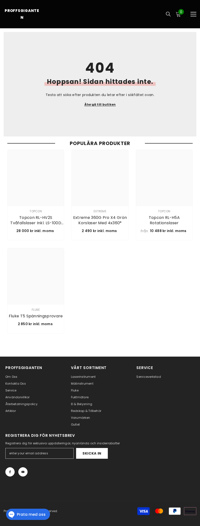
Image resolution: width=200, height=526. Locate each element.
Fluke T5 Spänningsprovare (36, 316)
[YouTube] (23, 472)
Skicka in (91, 453)
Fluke (36, 310)
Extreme (100, 211)
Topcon (36, 211)
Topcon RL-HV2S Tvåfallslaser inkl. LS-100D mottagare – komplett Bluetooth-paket (35, 220)
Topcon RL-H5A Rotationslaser (164, 220)
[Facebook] (10, 472)
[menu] (193, 14)
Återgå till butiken (100, 104)
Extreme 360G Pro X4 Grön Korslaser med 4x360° (100, 220)
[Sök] (168, 14)
